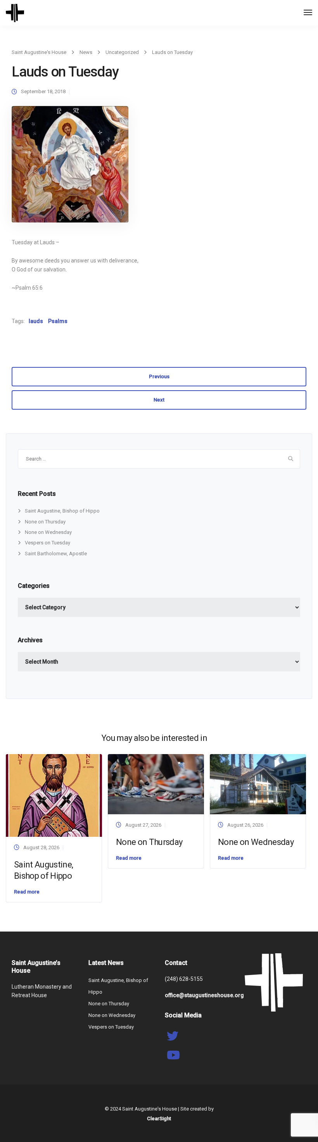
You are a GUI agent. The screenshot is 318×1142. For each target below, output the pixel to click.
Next (159, 400)
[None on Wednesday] (258, 784)
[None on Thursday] (156, 784)
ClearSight (159, 1118)
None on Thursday (45, 522)
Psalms (57, 321)
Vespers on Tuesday (47, 543)
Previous (159, 376)
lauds (36, 321)
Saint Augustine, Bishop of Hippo (62, 511)
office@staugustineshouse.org (204, 995)
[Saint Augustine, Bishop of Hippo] (54, 795)
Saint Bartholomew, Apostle (56, 553)
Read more (27, 892)
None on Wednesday (48, 532)
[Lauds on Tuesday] (70, 167)
